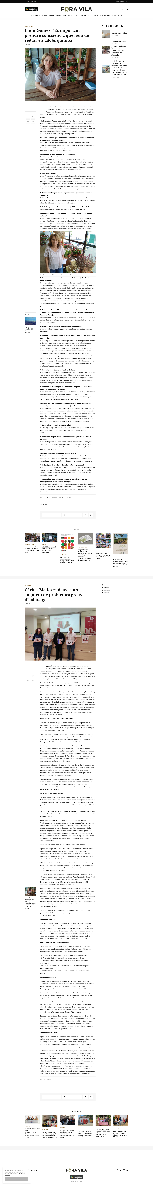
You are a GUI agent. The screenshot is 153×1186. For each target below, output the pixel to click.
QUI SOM (27, 1)
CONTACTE (33, 1)
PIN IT (68, 254)
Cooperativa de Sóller (57, 497)
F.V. (30, 665)
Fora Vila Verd (29, 544)
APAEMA (48, 497)
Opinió (44, 544)
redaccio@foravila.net (122, 1)
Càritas (49, 1079)
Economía (28, 585)
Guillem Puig (30, 106)
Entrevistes (29, 26)
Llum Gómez (68, 497)
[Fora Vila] (76, 9)
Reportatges (64, 554)
